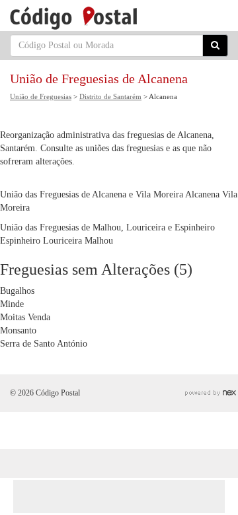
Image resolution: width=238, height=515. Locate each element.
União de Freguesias (40, 96)
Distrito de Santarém (110, 96)
